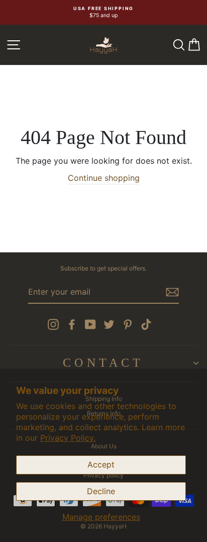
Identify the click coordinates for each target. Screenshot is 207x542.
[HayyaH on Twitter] (109, 324)
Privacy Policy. (67, 438)
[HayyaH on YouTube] (90, 324)
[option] (103, 12)
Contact (103, 362)
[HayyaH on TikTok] (146, 324)
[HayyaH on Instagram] (53, 324)
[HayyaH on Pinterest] (127, 324)
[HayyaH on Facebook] (71, 324)
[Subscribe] (172, 292)
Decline (101, 491)
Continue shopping (104, 178)
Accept (101, 464)
